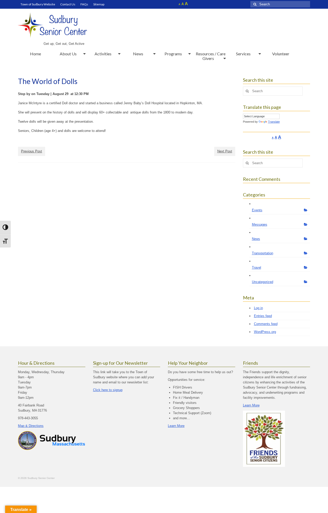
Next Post (224, 151)
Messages (259, 224)
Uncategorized (262, 282)
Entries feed (263, 316)
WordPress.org (265, 332)
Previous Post (31, 151)
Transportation (262, 253)
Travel (256, 267)
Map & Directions (31, 426)
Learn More (176, 426)
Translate (274, 121)
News (256, 239)
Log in (258, 308)
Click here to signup (107, 390)
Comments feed (266, 324)
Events (257, 210)
